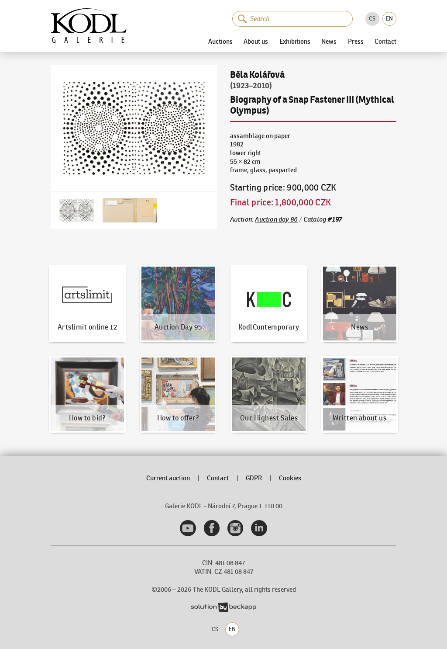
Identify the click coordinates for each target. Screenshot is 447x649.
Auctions (220, 41)
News (329, 41)
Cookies (290, 478)
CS (372, 18)
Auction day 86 (276, 219)
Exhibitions (294, 41)
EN (389, 18)
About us (256, 41)
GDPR (254, 478)
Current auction (168, 478)
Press (356, 41)
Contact (385, 41)
